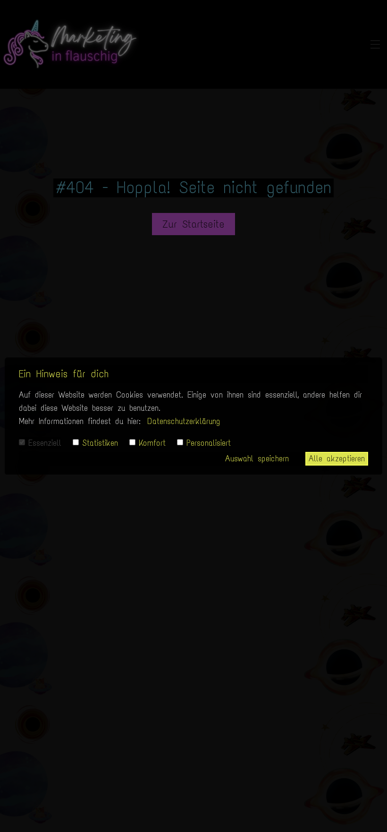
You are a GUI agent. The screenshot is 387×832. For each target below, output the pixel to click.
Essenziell (44, 443)
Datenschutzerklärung (183, 421)
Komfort (152, 443)
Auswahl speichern (257, 458)
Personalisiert (208, 443)
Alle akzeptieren (337, 458)
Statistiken (100, 443)
